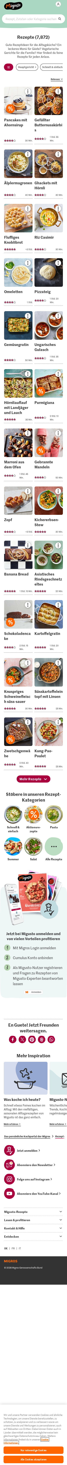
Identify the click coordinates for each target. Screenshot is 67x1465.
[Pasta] (54, 819)
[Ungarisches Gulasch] (48, 338)
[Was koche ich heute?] (26, 1094)
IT (20, 1248)
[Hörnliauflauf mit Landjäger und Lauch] (18, 397)
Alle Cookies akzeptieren (33, 1459)
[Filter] (8, 67)
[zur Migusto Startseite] (13, 4)
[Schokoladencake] (18, 627)
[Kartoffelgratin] (48, 627)
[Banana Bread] (18, 569)
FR (13, 1248)
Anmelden (36, 992)
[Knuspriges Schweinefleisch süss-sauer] (18, 686)
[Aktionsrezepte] (33, 819)
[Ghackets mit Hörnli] (48, 175)
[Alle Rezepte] (54, 849)
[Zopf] (18, 512)
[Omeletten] (18, 283)
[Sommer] (13, 849)
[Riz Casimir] (48, 229)
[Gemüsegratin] (18, 338)
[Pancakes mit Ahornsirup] (18, 116)
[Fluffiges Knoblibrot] (18, 229)
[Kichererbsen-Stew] (48, 512)
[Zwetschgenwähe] (18, 744)
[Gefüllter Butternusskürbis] (48, 116)
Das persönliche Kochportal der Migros (27, 1136)
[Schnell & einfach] (13, 819)
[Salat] (33, 849)
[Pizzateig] (48, 283)
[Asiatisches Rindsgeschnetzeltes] (48, 569)
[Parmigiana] (48, 397)
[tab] (33, 1211)
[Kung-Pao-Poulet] (48, 744)
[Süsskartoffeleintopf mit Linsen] (48, 686)
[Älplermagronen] (18, 175)
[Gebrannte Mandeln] (48, 456)
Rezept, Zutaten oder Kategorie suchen (33, 18)
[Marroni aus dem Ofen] (18, 456)
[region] (33, 1435)
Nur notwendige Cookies (33, 1450)
